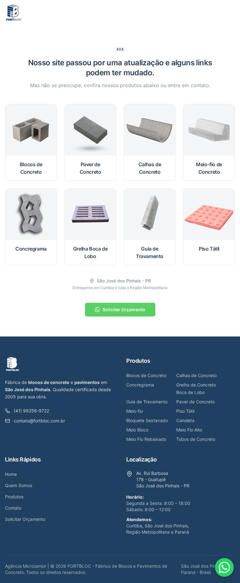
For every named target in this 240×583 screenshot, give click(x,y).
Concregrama (140, 384)
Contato (13, 508)
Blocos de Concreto (146, 375)
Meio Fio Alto (189, 429)
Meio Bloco (137, 429)
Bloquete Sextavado (147, 420)
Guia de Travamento (147, 401)
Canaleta (185, 420)
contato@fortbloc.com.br (39, 420)
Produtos (14, 496)
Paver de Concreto (195, 401)
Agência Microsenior (25, 566)
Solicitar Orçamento (123, 309)
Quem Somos (18, 485)
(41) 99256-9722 (31, 410)
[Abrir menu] (228, 12)
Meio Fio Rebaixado (146, 439)
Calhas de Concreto (196, 375)
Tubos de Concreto (195, 439)
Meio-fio (134, 411)
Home (11, 474)
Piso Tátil (185, 411)
